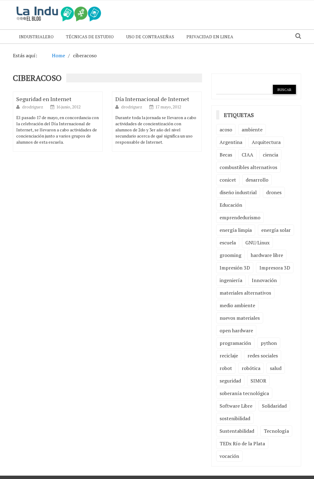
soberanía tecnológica (244, 393)
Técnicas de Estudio (90, 37)
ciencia (270, 154)
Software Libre (236, 405)
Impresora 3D (274, 267)
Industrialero (36, 37)
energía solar (276, 230)
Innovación (264, 280)
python (269, 343)
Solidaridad (274, 405)
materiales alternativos (245, 292)
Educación (231, 205)
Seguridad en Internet (43, 99)
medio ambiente (237, 305)
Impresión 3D (235, 267)
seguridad (230, 380)
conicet (228, 179)
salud (275, 368)
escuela (228, 242)
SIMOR (258, 380)
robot (226, 368)
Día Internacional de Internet (152, 99)
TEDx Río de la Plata (242, 443)
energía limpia (236, 230)
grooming (230, 255)
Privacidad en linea (209, 37)
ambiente (252, 129)
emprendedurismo (240, 217)
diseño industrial (238, 192)
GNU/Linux (257, 242)
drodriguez (33, 107)
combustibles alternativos (248, 167)
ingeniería (231, 280)
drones (273, 192)
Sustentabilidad (237, 431)
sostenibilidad (235, 418)
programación (235, 343)
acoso (226, 129)
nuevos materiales (240, 318)
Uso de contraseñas (150, 37)
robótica (251, 368)
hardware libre (267, 255)
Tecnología (276, 431)
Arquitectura (266, 142)
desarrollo (257, 179)
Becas (226, 154)
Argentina (231, 142)
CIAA (247, 154)
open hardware (236, 330)
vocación (229, 456)
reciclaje (229, 355)
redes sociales (262, 355)
